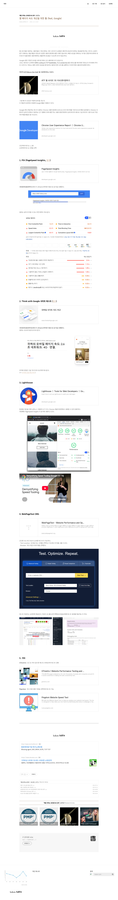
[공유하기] (25, 774)
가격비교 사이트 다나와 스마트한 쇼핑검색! (36, 760)
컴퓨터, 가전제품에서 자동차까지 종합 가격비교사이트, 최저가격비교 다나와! (45, 763)
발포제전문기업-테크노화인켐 (31, 747)
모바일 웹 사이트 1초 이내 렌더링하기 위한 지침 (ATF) (32, 789)
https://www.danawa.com (29, 757)
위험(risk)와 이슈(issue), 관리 (27, 791)
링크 (48, 160)
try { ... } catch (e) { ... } (29, 839)
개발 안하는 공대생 (25, 782)
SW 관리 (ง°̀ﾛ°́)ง (35, 782)
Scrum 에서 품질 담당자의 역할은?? (28, 793)
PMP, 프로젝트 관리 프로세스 (27, 787)
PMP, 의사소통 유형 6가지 (26, 785)
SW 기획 (94, 4)
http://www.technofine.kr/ (29, 744)
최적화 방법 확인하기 (28, 372)
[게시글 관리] (27, 774)
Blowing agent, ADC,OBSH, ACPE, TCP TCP (35, 749)
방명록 (110, 4)
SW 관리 (103, 4)
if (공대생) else (27, 837)
